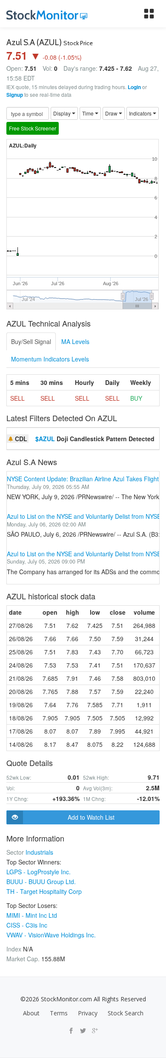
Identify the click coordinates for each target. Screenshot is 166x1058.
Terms (59, 1013)
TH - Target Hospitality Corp (44, 891)
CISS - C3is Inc (26, 925)
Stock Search (125, 1013)
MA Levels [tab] (75, 341)
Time (88, 113)
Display (62, 113)
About (31, 1013)
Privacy (87, 1013)
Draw (112, 113)
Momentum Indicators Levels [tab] (50, 359)
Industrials (39, 852)
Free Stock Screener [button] (32, 128)
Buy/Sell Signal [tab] (31, 341)
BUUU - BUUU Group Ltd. (41, 881)
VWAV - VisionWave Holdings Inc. (51, 935)
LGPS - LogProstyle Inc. (38, 871)
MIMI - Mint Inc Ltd (31, 915)
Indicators (141, 113)
